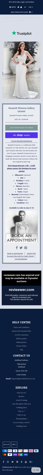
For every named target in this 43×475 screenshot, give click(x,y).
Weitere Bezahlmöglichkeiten (21, 141)
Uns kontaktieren (21, 259)
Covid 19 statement (21, 335)
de (25, 7)
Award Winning (21, 400)
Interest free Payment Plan (21, 331)
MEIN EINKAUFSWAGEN (21, 12)
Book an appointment (15, 253)
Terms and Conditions (21, 327)
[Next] (11, 45)
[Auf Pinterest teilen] (25, 248)
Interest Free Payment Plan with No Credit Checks (21, 255)
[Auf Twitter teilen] (21, 248)
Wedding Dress (16, 18)
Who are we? (21, 393)
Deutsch (6, 444)
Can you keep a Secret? (21, 422)
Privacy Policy (21, 346)
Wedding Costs (21, 426)
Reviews (21, 396)
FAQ (21, 349)
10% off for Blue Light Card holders (21, 2)
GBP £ (31, 7)
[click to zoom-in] (36, 45)
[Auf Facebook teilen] (17, 248)
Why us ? (21, 411)
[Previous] (6, 45)
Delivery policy (21, 338)
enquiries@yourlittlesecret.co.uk (23, 378)
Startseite (6, 18)
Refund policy (21, 342)
